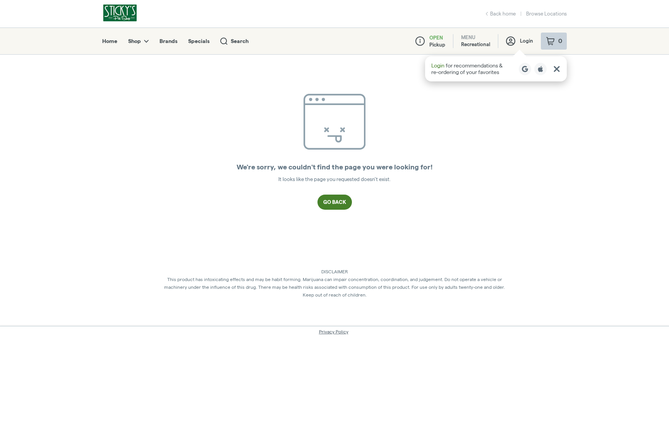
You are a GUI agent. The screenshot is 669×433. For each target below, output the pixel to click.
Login (526, 40)
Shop (134, 41)
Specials (198, 41)
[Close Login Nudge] (557, 69)
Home (109, 41)
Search (240, 41)
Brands (168, 41)
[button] (496, 68)
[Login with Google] (525, 69)
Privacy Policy (333, 331)
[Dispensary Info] (420, 41)
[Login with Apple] (540, 69)
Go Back (334, 202)
